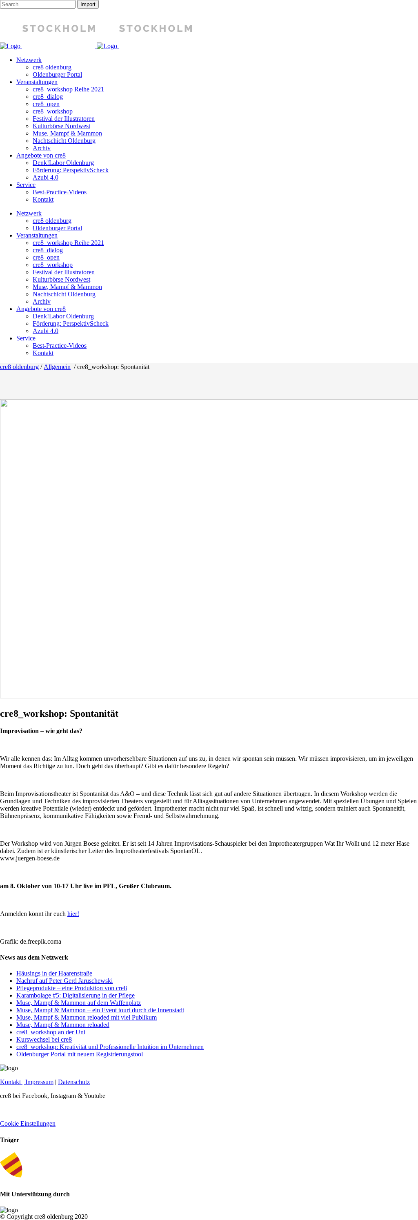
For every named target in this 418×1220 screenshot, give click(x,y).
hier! (73, 913)
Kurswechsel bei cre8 (44, 1039)
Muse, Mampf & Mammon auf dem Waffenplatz (78, 1002)
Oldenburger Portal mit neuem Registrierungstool (79, 1054)
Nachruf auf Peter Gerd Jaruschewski (64, 980)
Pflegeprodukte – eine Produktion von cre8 (71, 987)
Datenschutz (74, 1081)
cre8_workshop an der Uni (50, 1032)
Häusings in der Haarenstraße (54, 973)
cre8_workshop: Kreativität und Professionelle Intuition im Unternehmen (110, 1046)
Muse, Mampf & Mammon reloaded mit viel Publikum (86, 1017)
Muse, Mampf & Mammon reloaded (62, 1024)
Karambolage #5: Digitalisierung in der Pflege (75, 995)
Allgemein (57, 366)
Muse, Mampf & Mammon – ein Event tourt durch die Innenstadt (100, 1010)
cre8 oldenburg (19, 366)
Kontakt (10, 1081)
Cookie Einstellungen (28, 1123)
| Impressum (37, 1081)
